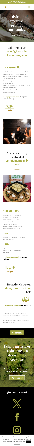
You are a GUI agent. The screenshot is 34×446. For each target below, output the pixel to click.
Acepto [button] (28, 441)
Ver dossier (17, 377)
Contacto (16, 36)
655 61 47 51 (20, 1)
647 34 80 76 (14, 1)
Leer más (17, 444)
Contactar (17, 332)
